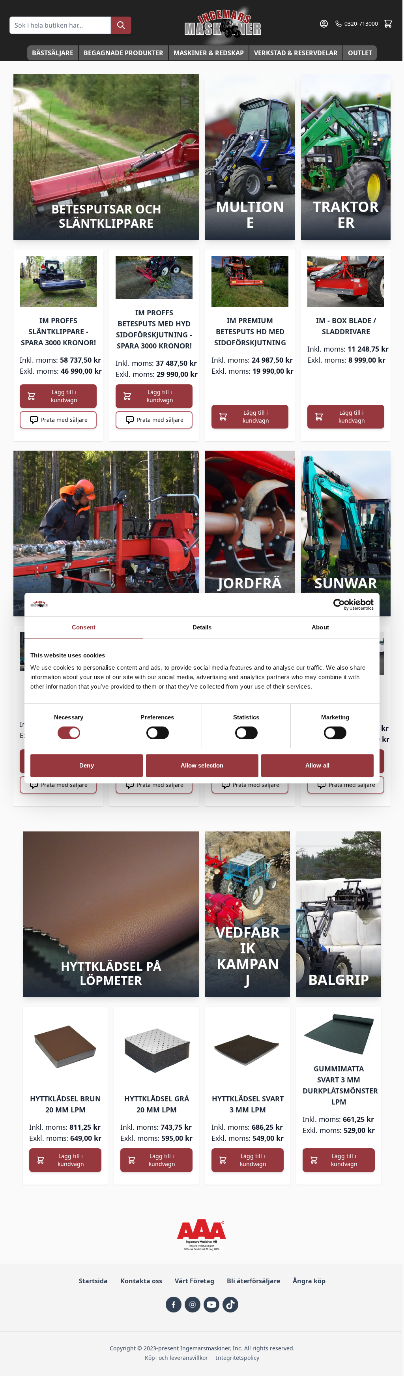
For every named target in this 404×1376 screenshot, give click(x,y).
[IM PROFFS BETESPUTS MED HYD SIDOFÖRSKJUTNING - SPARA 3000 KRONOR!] (154, 277)
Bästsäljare (52, 53)
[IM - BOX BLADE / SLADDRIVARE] (345, 281)
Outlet (360, 53)
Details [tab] (202, 627)
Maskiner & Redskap (209, 53)
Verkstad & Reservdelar (296, 53)
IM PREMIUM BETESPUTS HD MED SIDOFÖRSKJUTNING (250, 331)
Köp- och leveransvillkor (176, 1357)
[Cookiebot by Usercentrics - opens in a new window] (339, 604)
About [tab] (320, 627)
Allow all (317, 765)
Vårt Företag (194, 1281)
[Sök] (121, 25)
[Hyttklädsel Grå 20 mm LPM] (156, 1049)
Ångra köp (309, 1281)
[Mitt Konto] (324, 23)
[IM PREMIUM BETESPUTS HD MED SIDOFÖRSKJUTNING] (249, 281)
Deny (86, 765)
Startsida (93, 1281)
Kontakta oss (141, 1281)
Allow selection (202, 765)
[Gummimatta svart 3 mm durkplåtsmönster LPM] (339, 1034)
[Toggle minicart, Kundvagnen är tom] (388, 23)
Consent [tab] (83, 627)
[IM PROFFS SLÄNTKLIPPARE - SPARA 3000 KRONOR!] (58, 281)
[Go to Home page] (223, 25)
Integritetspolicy (237, 1357)
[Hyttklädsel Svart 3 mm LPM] (247, 1049)
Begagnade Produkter (123, 53)
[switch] (157, 732)
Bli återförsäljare (253, 1281)
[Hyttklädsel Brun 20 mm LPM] (65, 1049)
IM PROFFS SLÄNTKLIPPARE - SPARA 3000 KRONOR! (58, 331)
